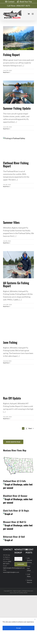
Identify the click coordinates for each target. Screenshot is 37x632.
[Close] (35, 619)
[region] (18, 625)
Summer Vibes (11, 222)
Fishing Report (11, 54)
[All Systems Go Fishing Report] (18, 264)
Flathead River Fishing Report (16, 164)
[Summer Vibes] (18, 206)
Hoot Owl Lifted (29, 568)
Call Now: (11, 6)
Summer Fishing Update (17, 108)
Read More (6, 72)
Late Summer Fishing (29, 560)
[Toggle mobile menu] (33, 14)
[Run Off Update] (18, 382)
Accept (18, 628)
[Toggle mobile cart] (29, 14)
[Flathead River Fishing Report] (18, 147)
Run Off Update (12, 398)
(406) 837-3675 (23, 6)
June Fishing (10, 342)
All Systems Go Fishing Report (16, 284)
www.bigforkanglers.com (11, 572)
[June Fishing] (18, 326)
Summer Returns (29, 581)
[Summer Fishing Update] (18, 92)
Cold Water (29, 575)
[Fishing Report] (18, 38)
